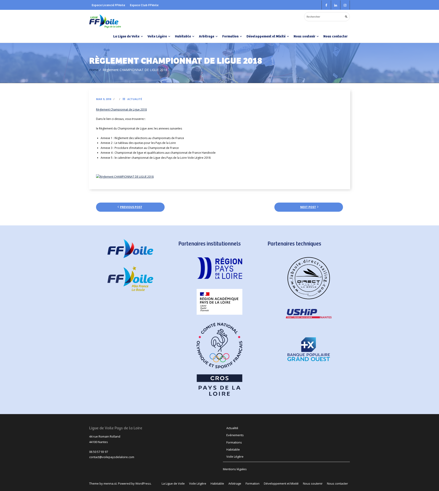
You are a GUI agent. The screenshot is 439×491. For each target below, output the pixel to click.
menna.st (110, 483)
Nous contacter (335, 36)
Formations (234, 442)
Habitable (233, 449)
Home (93, 70)
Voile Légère (235, 456)
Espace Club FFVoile (144, 5)
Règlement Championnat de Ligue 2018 (121, 109)
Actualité (134, 99)
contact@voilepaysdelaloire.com (111, 457)
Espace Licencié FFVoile (108, 5)
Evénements (235, 435)
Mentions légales (235, 469)
